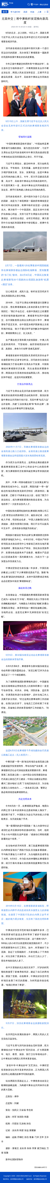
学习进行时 (15, 11)
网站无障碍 (44, 4)
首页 (5, 11)
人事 (39, 11)
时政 (32, 11)
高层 (25, 11)
